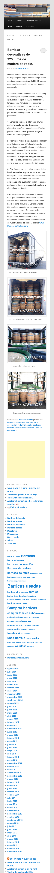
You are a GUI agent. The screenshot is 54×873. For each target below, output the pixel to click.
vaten (24, 642)
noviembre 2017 (14, 763)
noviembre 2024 (14, 728)
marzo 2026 (12, 684)
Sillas (10, 540)
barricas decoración (20, 564)
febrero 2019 (13, 738)
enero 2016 (12, 785)
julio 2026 (11, 671)
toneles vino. (15, 633)
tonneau (27, 633)
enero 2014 (12, 807)
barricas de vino (36, 573)
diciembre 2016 (14, 772)
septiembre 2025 (14, 700)
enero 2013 (12, 845)
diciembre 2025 (14, 693)
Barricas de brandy (16, 518)
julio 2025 (11, 706)
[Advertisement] (26, 459)
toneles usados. (28, 629)
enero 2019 (12, 741)
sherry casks (34, 617)
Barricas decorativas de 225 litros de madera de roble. (20, 56)
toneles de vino (15, 625)
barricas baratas (15, 560)
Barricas (28, 555)
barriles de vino (14, 599)
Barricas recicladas (16, 524)
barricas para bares (14, 577)
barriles (33, 592)
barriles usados (29, 599)
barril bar (24, 592)
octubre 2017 (13, 766)
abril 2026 (11, 681)
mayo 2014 (12, 804)
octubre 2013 (13, 816)
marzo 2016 (12, 778)
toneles (26, 621)
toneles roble (13, 629)
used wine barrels (14, 642)
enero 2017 (12, 769)
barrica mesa (13, 556)
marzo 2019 (12, 734)
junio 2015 (12, 788)
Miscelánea (12, 533)
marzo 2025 (12, 719)
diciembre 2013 (14, 810)
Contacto (30, 26)
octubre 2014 (13, 794)
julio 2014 (11, 797)
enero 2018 (12, 760)
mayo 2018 (12, 750)
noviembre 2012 (14, 851)
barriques (12, 603)
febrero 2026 (13, 687)
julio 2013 (11, 826)
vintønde (10, 646)
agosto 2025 (12, 703)
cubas (33, 613)
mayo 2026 (12, 678)
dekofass (41, 613)
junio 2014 (12, 801)
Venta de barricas (34, 642)
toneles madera (31, 625)
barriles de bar (13, 596)
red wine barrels (25, 425)
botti (19, 603)
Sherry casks (13, 537)
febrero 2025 (13, 722)
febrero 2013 (13, 842)
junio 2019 (12, 731)
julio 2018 (11, 744)
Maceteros (12, 530)
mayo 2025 (12, 712)
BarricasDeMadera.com (18, 657)
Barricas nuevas (14, 521)
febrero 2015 (13, 791)
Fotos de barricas (15, 26)
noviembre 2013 (14, 813)
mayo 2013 (12, 832)
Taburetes (11, 543)
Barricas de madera (19, 568)
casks (24, 603)
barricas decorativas (16, 422)
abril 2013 (11, 835)
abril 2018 (11, 753)
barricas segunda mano (16, 581)
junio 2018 (12, 747)
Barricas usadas (26, 419)
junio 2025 (12, 709)
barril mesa (42, 599)
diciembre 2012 (14, 848)
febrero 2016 (13, 782)
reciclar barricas (14, 617)
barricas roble (29, 577)
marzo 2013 (12, 838)
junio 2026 (12, 674)
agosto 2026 (12, 668)
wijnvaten (30, 646)
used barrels (20, 427)
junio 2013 (12, 829)
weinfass (30, 427)
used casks (32, 638)
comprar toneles (17, 613)
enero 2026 (12, 690)
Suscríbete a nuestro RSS (23, 859)
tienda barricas (14, 621)
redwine (25, 617)
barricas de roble (18, 573)
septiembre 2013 (14, 820)
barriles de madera (27, 596)
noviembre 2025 (14, 697)
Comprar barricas (22, 607)
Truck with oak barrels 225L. (20, 497)
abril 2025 (11, 715)
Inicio (10, 20)
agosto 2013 (12, 823)
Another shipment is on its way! (22, 494)
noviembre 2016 (14, 775)
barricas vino (13, 591)
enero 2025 (12, 725)
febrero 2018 (13, 757)
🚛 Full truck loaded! (17, 507)
